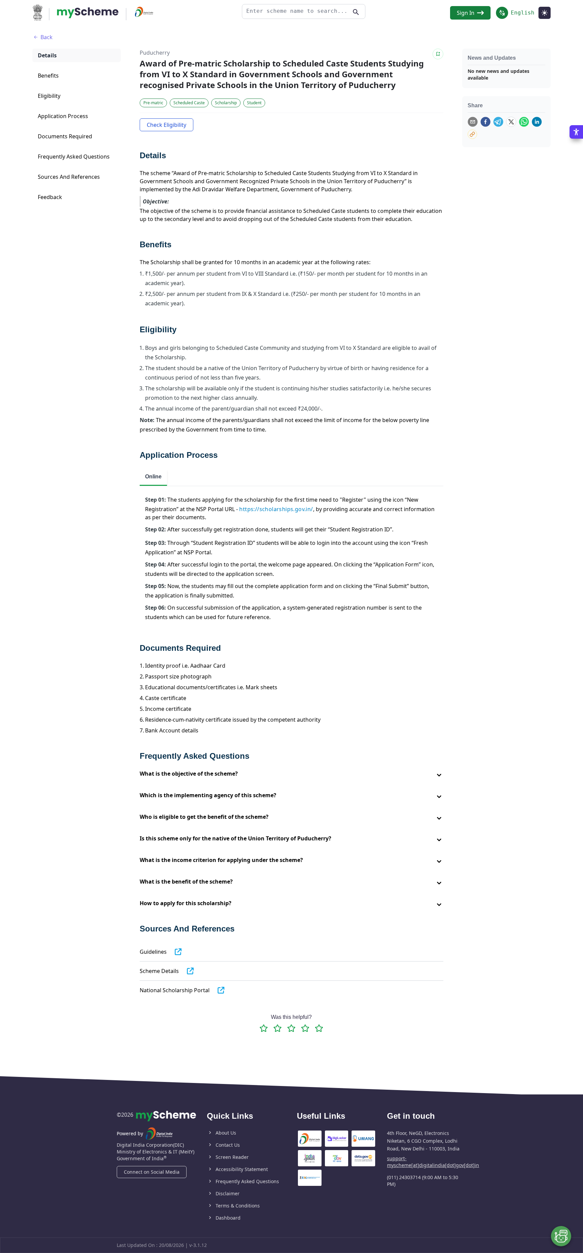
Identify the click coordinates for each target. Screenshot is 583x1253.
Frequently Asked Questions (247, 1181)
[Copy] (472, 134)
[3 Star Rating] (291, 1028)
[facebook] (485, 122)
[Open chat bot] (561, 1236)
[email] (473, 122)
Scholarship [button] (226, 103)
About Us (226, 1133)
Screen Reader (232, 1157)
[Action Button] (87, 12)
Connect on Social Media (151, 1172)
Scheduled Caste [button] (189, 103)
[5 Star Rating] (319, 1028)
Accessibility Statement (242, 1169)
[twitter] (511, 122)
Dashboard (228, 1218)
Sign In (465, 13)
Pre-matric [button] (153, 103)
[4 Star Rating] (305, 1028)
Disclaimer (228, 1193)
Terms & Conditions (238, 1205)
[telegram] (498, 122)
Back (46, 37)
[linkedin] (537, 122)
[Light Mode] (544, 13)
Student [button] (254, 103)
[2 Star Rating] (277, 1028)
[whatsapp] (524, 122)
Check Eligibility (166, 125)
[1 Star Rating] (263, 1028)
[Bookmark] (438, 54)
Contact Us (228, 1145)
